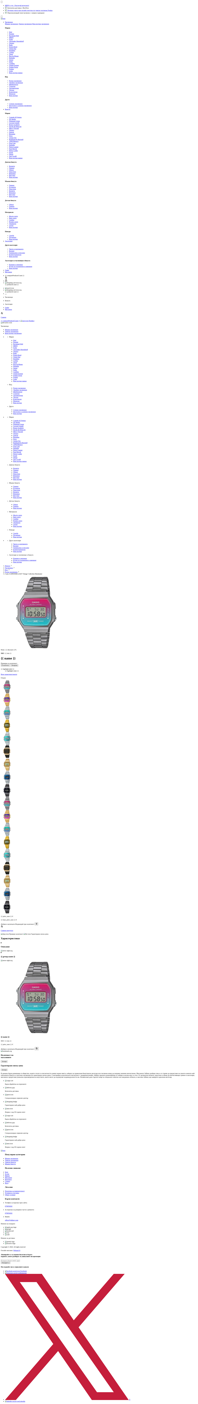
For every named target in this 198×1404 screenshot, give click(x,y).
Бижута (7, 109)
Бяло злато (12, 218)
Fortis (11, 39)
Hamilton (12, 50)
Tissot (11, 54)
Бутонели (12, 187)
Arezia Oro (12, 138)
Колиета (12, 166)
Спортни (12, 86)
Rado (11, 45)
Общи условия (10, 1195)
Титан (11, 225)
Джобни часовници (16, 83)
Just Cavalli (13, 156)
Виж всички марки (15, 73)
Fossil (11, 152)
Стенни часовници (15, 104)
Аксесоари (8, 241)
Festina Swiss (13, 67)
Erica (10, 136)
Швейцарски (13, 84)
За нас (7, 1174)
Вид (6, 570)
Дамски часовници (25, 24)
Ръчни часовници (15, 81)
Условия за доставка (12, 1193)
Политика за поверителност (15, 1191)
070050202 (8, 1206)
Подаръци (12, 237)
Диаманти (12, 224)
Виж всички (13, 95)
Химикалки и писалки (17, 253)
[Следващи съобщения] (1, 17)
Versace (11, 43)
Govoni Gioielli (14, 123)
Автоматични (14, 88)
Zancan (11, 132)
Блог (6, 1172)
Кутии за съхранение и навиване (20, 266)
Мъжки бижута (10, 1164)
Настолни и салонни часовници (20, 105)
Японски (12, 94)
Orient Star (12, 49)
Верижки (12, 173)
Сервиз (7, 1181)
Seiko (11, 62)
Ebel (10, 32)
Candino (12, 63)
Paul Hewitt (13, 149)
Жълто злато (13, 216)
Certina (11, 52)
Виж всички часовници (40, 24)
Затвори (4, 1061)
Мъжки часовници (11, 24)
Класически (13, 92)
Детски (11, 90)
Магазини (8, 272)
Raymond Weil (14, 36)
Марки (7, 1176)
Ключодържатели (15, 255)
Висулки (12, 175)
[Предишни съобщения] (1, 2)
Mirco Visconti (14, 128)
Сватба (11, 235)
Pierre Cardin (13, 151)
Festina (11, 69)
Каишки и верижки (16, 265)
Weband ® (16, 1250)
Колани (11, 251)
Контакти (8, 1179)
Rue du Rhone (14, 56)
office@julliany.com (11, 1220)
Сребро (11, 220)
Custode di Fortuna (15, 117)
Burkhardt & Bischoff (16, 139)
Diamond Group (14, 121)
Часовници (9, 22)
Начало (7, 566)
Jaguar (11, 60)
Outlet (7, 270)
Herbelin (12, 58)
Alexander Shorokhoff (16, 41)
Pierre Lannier (13, 147)
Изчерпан (14, 665)
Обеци (11, 170)
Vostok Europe (14, 65)
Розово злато (13, 222)
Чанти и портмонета (16, 249)
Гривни (11, 168)
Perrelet (11, 34)
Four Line (12, 143)
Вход (6, 1183)
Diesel (11, 154)
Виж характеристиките (9, 674)
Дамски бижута (10, 1162)
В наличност (5, 665)
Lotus (11, 71)
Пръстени (12, 172)
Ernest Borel (13, 47)
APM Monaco (13, 141)
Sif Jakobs (12, 119)
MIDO (11, 37)
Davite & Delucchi (15, 126)
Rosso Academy (14, 125)
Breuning (12, 134)
